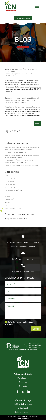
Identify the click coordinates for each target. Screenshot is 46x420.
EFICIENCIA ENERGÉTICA (13, 190)
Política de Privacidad (23, 404)
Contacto (23, 386)
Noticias (7, 202)
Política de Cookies (23, 412)
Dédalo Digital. (24, 418)
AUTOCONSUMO (10, 184)
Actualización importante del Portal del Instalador (22, 165)
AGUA (7, 176)
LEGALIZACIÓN (20, 102)
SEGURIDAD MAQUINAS (13, 208)
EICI (13, 76)
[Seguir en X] (23, 392)
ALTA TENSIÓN (10, 179)
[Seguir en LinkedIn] (28, 392)
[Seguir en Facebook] (17, 392)
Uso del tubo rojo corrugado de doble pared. (22, 98)
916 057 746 (29, 271)
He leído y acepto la (19, 323)
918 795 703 (17, 271)
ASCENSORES (9, 182)
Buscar (37, 124)
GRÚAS (7, 196)
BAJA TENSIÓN (10, 187)
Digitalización (23, 378)
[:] (2, 213)
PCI (6, 205)
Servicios (23, 382)
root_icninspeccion (14, 74)
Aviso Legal (23, 408)
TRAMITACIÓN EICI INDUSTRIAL (16, 152)
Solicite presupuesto (23, 18)
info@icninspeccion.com (23, 259)
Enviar (36, 328)
